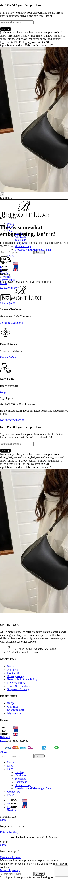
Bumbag (19, 772)
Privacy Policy (15, 676)
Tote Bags (20, 239)
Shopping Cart (15, 709)
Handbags (20, 775)
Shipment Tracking (18, 689)
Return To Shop (9, 832)
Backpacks (21, 781)
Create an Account (10, 857)
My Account (14, 713)
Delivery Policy (16, 682)
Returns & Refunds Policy (22, 679)
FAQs (10, 703)
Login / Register (12, 809)
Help (3, 392)
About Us (12, 669)
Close (3, 752)
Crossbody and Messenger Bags (33, 249)
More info (5, 870)
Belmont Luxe (5, 739)
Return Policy (8, 357)
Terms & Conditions (11, 322)
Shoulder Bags (23, 246)
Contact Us (13, 673)
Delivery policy (8, 287)
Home (10, 666)
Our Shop (12, 706)
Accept (16, 870)
